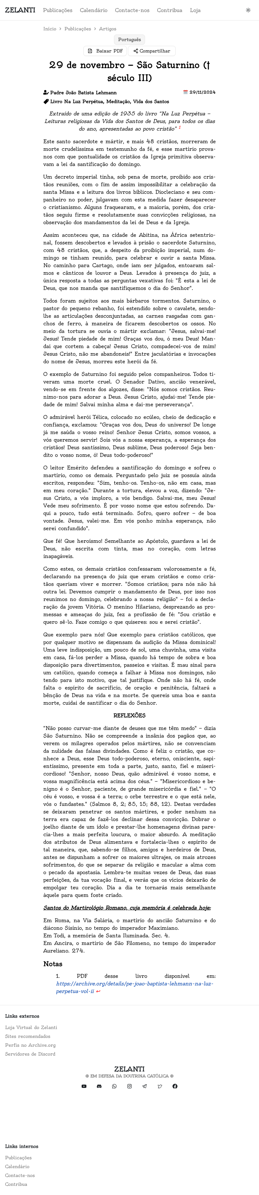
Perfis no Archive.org (30, 1045)
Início (49, 29)
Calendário (93, 10)
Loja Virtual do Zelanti (31, 1027)
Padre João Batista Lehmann (83, 92)
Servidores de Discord (30, 1054)
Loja (195, 10)
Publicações (57, 10)
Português (129, 39)
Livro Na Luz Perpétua (76, 101)
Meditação (118, 101)
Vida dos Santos (151, 101)
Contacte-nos (132, 10)
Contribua (169, 10)
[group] (129, 39)
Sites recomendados (27, 1036)
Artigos (107, 29)
